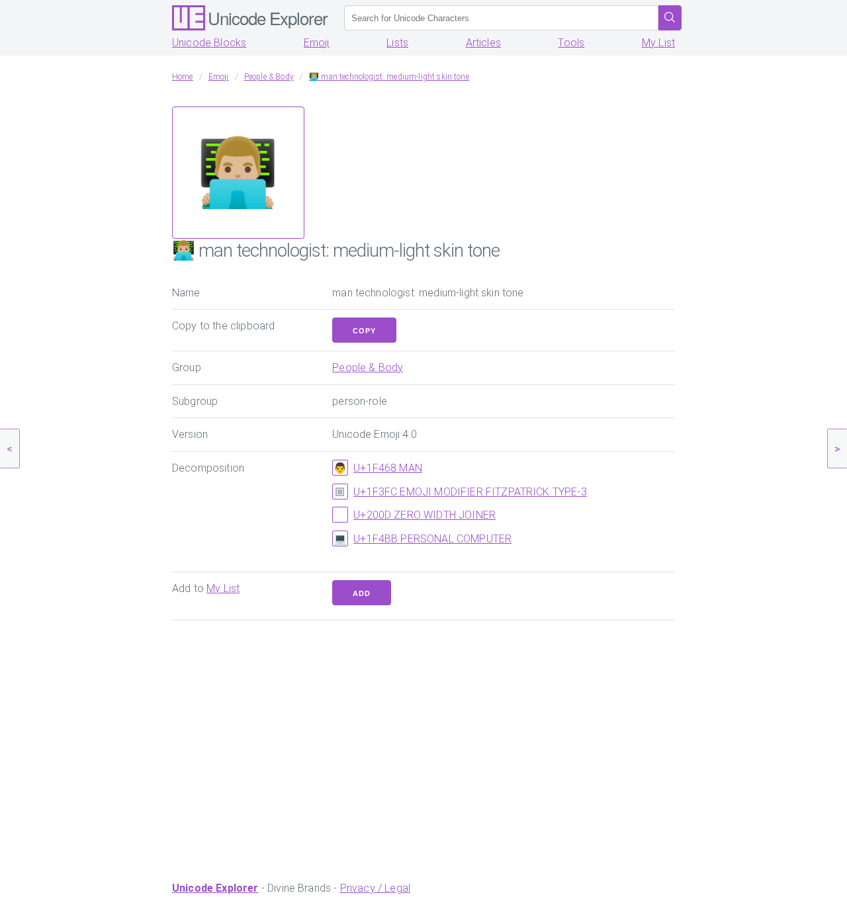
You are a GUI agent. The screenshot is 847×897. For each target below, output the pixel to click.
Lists (397, 42)
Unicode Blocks (209, 42)
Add (362, 593)
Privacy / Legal (375, 888)
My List (658, 42)
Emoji (317, 42)
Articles (483, 42)
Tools (571, 42)
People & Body (367, 367)
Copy (364, 331)
